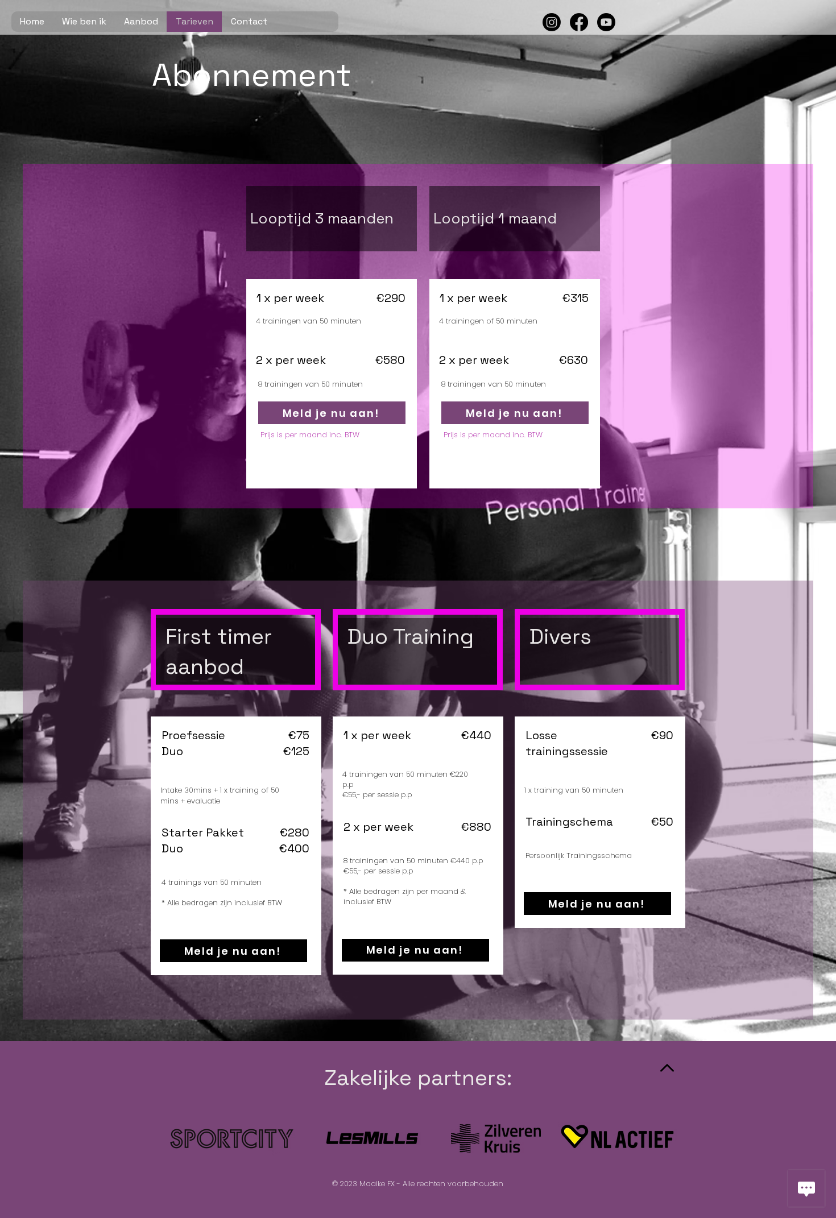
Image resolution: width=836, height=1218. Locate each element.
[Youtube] (606, 22)
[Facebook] (579, 22)
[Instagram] (552, 22)
